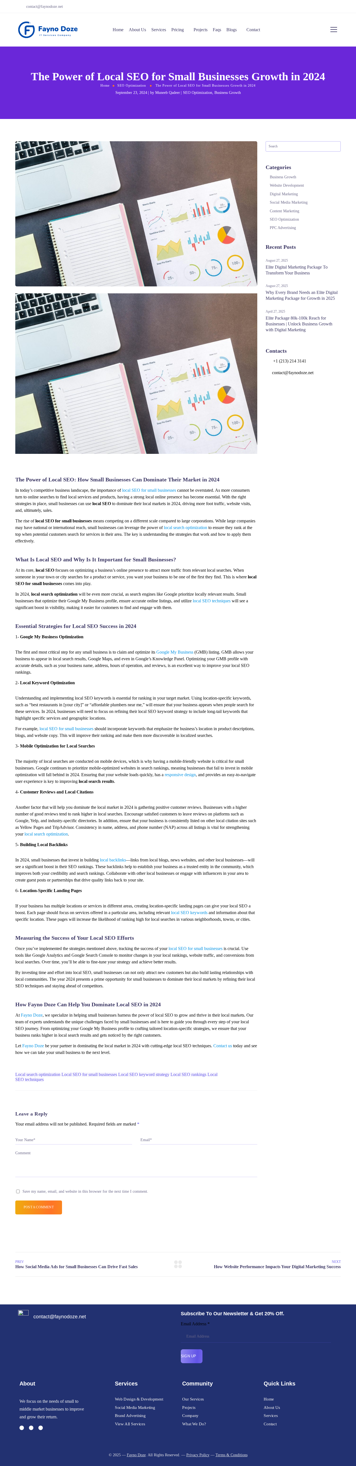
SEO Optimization (131, 85)
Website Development (287, 185)
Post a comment (39, 1207)
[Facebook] (326, 6)
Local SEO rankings (188, 1074)
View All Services (130, 1423)
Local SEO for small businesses (89, 1074)
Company (190, 1415)
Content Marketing (284, 211)
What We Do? (194, 1423)
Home (118, 29)
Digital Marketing (284, 194)
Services (158, 29)
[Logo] (48, 29)
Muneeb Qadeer (167, 93)
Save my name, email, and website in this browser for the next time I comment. (85, 1191)
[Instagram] (333, 6)
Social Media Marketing (289, 202)
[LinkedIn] (340, 6)
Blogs (231, 29)
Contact (253, 29)
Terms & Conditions (232, 1455)
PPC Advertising (283, 228)
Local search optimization (37, 1074)
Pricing (177, 29)
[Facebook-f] (21, 1428)
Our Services (193, 1399)
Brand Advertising (130, 1415)
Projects (200, 29)
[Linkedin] (40, 1428)
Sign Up (189, 1356)
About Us (137, 29)
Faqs (217, 29)
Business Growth (227, 93)
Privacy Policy (197, 1455)
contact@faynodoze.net (44, 6)
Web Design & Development (139, 1399)
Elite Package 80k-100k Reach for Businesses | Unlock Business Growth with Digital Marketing (299, 324)
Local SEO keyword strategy (143, 1074)
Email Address (195, 1323)
